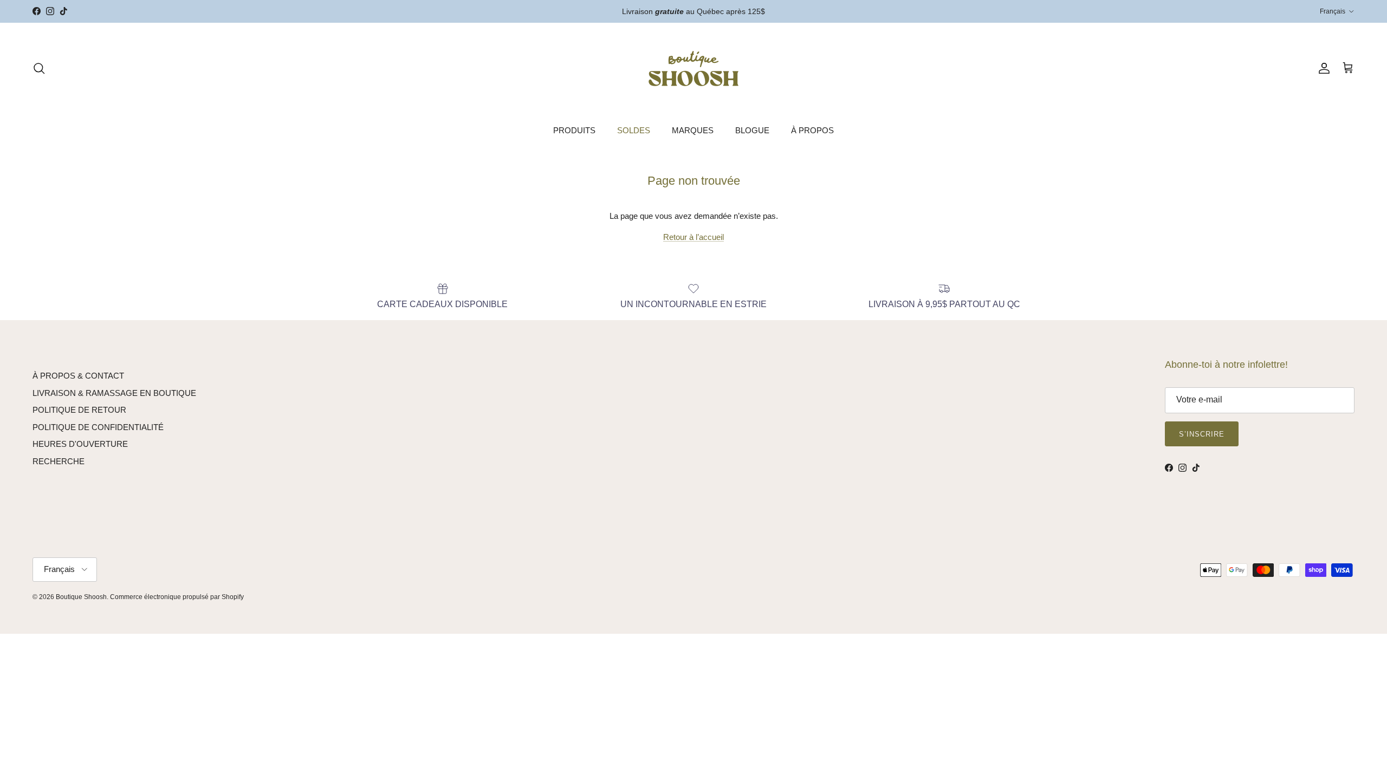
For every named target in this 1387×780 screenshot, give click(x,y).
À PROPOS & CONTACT (78, 375)
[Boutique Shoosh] (693, 68)
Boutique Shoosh (81, 597)
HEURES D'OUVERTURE (80, 443)
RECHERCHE (59, 461)
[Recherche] (39, 68)
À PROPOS (812, 130)
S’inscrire (1201, 434)
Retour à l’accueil (693, 237)
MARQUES (693, 130)
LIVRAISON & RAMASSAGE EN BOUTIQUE (114, 393)
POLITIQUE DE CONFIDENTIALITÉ (98, 427)
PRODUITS (574, 130)
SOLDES (633, 130)
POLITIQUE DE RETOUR (79, 409)
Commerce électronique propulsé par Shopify (177, 597)
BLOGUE (752, 130)
